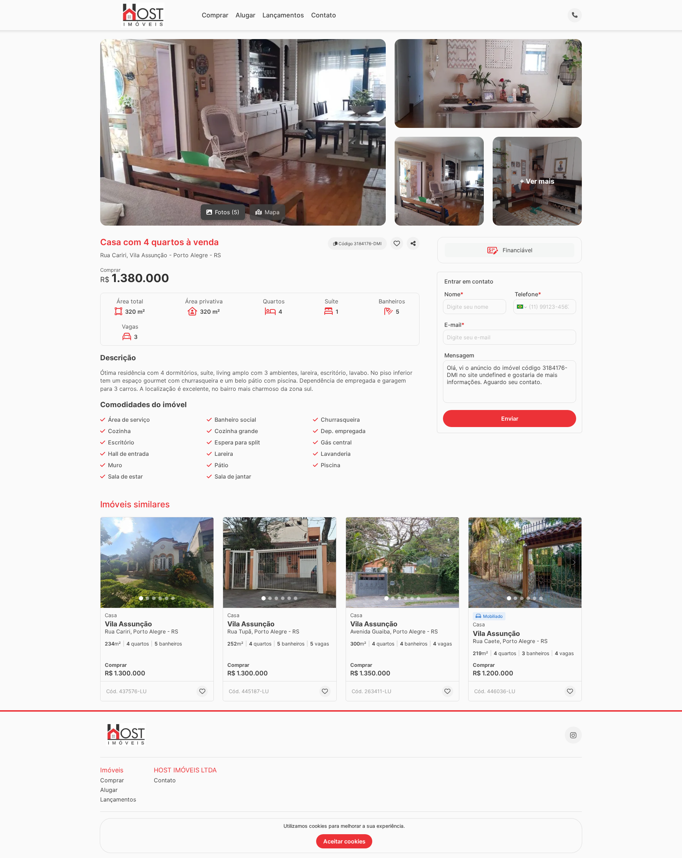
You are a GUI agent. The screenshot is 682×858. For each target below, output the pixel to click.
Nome (453, 294)
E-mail (454, 324)
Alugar (245, 15)
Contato (323, 15)
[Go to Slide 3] (154, 598)
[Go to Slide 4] (160, 598)
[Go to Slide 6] (173, 598)
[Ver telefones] (575, 15)
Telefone (528, 294)
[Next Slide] (206, 562)
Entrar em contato (468, 281)
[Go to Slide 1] (141, 598)
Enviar (509, 418)
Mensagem (459, 355)
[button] (157, 562)
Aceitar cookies (344, 841)
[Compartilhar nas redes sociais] (413, 243)
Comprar (215, 15)
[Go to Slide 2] (147, 598)
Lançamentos (283, 15)
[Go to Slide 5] (166, 598)
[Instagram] (573, 735)
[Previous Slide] (108, 562)
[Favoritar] (396, 243)
